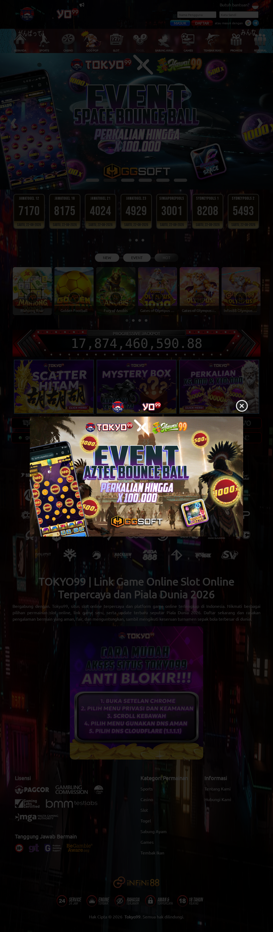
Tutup (242, 406)
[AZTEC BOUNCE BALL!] (136, 477)
